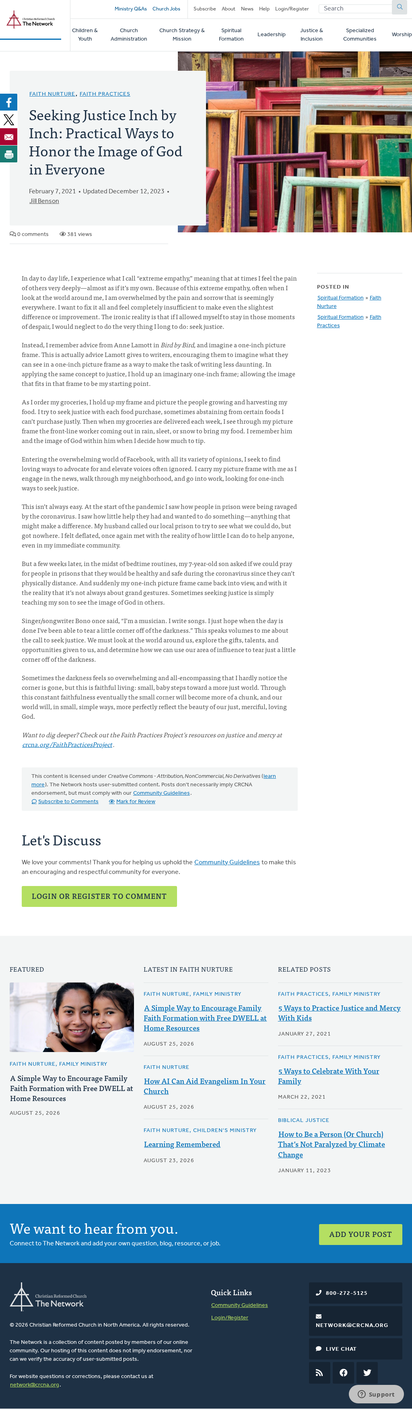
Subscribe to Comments (68, 802)
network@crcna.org (34, 1385)
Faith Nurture (52, 94)
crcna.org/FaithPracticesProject (67, 744)
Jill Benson (44, 201)
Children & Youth (85, 35)
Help (264, 9)
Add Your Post (360, 1234)
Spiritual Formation (231, 35)
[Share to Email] (9, 137)
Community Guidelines (161, 793)
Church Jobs (166, 9)
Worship (402, 35)
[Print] (9, 154)
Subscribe (205, 9)
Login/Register (292, 9)
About (228, 9)
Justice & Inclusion (311, 35)
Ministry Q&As (131, 9)
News (247, 9)
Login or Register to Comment (99, 896)
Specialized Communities (360, 35)
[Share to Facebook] (9, 102)
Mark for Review (135, 802)
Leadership (272, 35)
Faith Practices (105, 94)
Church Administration (129, 35)
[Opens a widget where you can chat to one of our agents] (376, 1395)
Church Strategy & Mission (182, 35)
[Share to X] (9, 119)
